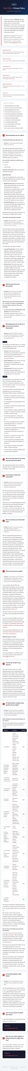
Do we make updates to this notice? (13, 124)
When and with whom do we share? (13, 111)
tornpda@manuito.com (15, 42)
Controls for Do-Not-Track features (13, 120)
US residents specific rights (11, 122)
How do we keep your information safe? (14, 115)
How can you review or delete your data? (14, 128)
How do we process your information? (13, 107)
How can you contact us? (10, 126)
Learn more (16, 53)
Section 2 (11, 935)
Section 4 (9, 942)
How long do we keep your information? (14, 113)
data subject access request (13, 86)
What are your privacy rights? (11, 118)
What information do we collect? (12, 105)
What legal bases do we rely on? (12, 109)
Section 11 (14, 609)
